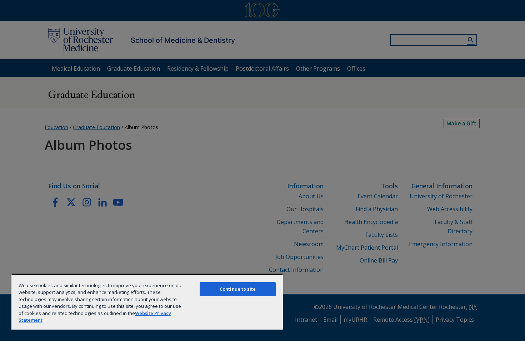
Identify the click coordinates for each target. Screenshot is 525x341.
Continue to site (238, 289)
